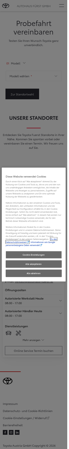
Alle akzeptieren (33, 263)
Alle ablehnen (34, 273)
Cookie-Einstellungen (34, 254)
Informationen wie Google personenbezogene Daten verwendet (30, 243)
